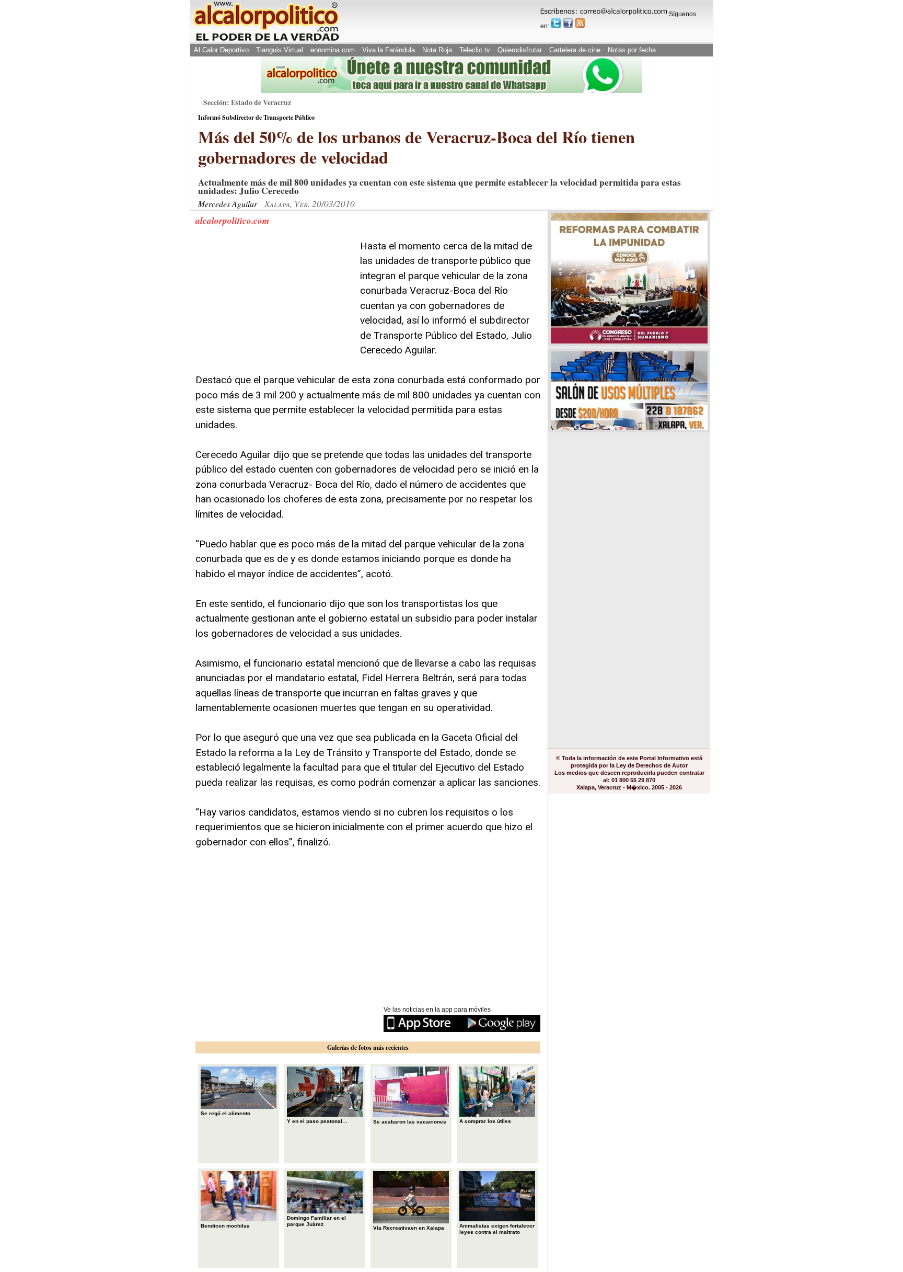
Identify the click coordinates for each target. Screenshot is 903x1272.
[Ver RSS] (580, 23)
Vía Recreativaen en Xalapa (408, 1228)
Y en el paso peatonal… (317, 1121)
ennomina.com (332, 50)
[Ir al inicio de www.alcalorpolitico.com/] (266, 40)
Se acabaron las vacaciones (409, 1122)
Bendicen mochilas (225, 1226)
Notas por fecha (632, 50)
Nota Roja (437, 50)
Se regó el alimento (225, 1113)
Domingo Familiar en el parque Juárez (316, 1221)
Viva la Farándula (388, 50)
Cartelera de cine (574, 50)
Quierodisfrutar (519, 50)
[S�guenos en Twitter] (556, 23)
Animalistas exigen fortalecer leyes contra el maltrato (497, 1229)
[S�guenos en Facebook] (568, 23)
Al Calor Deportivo (221, 50)
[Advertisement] (273, 304)
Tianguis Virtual (279, 50)
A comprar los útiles (485, 1121)
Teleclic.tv (474, 50)
